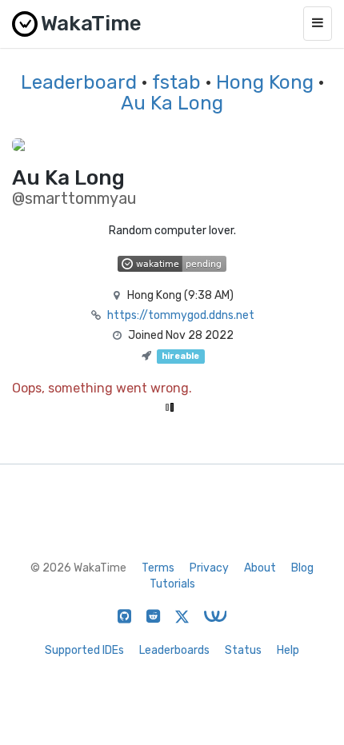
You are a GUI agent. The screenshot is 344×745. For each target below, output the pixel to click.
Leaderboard (79, 82)
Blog (302, 568)
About (260, 568)
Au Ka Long (172, 103)
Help (288, 650)
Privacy (209, 568)
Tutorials (172, 584)
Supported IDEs (84, 650)
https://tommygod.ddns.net (180, 315)
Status (243, 650)
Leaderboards (174, 650)
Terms (158, 568)
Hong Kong (265, 82)
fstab (176, 82)
